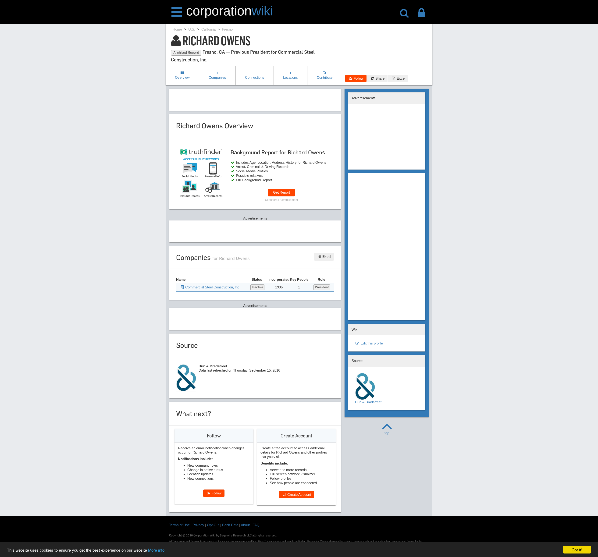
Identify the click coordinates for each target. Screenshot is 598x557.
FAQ (256, 525)
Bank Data (230, 525)
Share (379, 78)
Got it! (577, 550)
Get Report (281, 192)
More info (156, 550)
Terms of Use (179, 525)
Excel (400, 78)
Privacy (198, 525)
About (245, 525)
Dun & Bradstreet (368, 402)
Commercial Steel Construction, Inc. (212, 287)
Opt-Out (213, 525)
